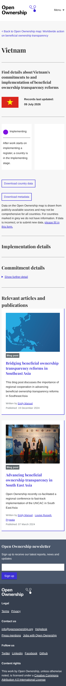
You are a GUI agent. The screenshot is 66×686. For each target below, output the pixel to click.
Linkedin (17, 653)
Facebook (31, 653)
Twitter (6, 653)
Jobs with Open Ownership (40, 635)
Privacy (16, 611)
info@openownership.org (17, 629)
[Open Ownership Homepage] (19, 10)
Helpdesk (41, 629)
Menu (57, 9)
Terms (5, 611)
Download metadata (16, 196)
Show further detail (16, 276)
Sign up (9, 575)
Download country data (18, 183)
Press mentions (11, 635)
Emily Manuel (25, 403)
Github (43, 653)
